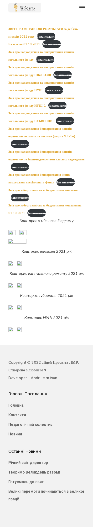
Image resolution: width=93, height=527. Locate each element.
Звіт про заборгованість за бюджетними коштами (43, 190)
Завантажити (46, 36)
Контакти (17, 415)
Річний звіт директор (28, 462)
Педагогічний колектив (30, 424)
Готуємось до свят (26, 482)
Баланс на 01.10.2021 (24, 44)
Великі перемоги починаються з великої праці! (46, 495)
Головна (16, 405)
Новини (15, 434)
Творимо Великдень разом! (34, 472)
